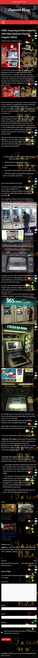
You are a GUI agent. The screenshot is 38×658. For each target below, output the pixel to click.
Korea (12, 549)
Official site (31, 107)
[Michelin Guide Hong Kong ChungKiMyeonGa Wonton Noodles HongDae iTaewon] (8, 527)
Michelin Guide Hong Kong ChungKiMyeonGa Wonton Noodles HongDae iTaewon (8, 534)
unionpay (8, 551)
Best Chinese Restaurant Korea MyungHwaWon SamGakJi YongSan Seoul (24, 515)
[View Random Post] (31, 22)
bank (9, 544)
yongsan (14, 551)
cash (13, 547)
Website (3, 622)
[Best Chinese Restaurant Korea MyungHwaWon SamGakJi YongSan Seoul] (25, 508)
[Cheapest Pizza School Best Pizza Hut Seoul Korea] (8, 508)
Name (3, 605)
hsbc (2, 549)
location (16, 549)
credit (22, 547)
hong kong (32, 547)
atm (7, 547)
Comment (4, 581)
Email (3, 614)
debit (26, 547)
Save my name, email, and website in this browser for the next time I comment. (20, 632)
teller (34, 549)
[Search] (34, 22)
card (10, 547)
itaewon (19, 41)
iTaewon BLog (19, 10)
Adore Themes (5, 655)
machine (22, 549)
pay (27, 549)
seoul (30, 549)
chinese (18, 547)
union (3, 551)
